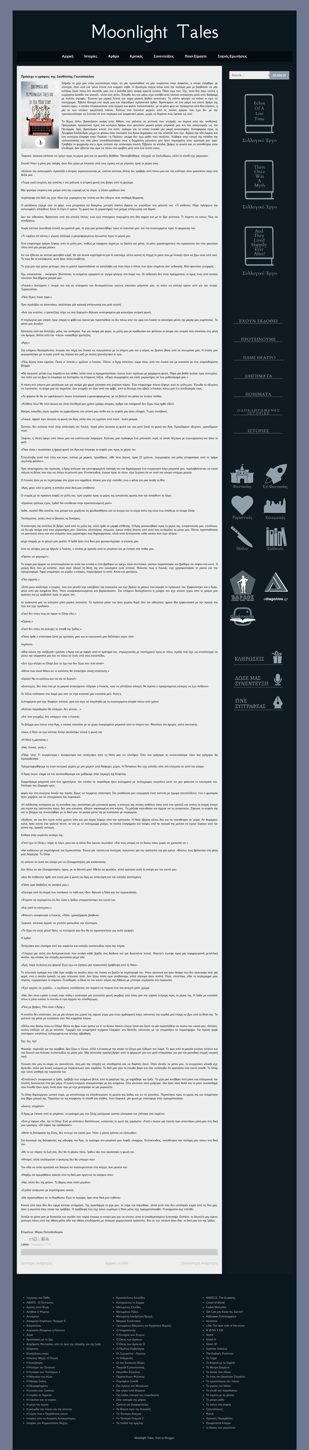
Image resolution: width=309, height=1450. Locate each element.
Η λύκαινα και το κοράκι (41, 1399)
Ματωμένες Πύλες (127, 1311)
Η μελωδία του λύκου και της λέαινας (49, 1409)
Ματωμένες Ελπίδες (128, 1307)
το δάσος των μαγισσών (220, 1427)
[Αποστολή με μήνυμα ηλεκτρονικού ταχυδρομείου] (31, 1239)
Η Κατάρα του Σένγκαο (40, 1367)
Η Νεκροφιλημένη (37, 1385)
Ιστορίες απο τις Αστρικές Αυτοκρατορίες (50, 1418)
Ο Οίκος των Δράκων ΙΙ (130, 1344)
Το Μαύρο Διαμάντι (217, 1367)
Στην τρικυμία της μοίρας (131, 1399)
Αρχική (67, 56)
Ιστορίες (90, 56)
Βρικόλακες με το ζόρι (39, 1339)
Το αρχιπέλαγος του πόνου (222, 1381)
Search (279, 75)
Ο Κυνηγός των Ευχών (130, 1334)
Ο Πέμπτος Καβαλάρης (130, 1348)
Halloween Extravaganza (221, 1316)
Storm (209, 1334)
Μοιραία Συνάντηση (128, 1321)
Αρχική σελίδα (116, 1263)
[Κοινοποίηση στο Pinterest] (47, 1239)
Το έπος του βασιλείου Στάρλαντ (225, 1376)
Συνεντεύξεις (164, 56)
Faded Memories (216, 1307)
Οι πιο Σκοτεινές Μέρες (130, 1362)
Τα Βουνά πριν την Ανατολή (133, 1409)
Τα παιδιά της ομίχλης (129, 1423)
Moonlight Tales (154, 31)
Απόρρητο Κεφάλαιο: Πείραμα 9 (45, 1321)
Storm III (211, 1344)
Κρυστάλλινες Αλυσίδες (130, 1297)
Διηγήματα (37, 1244)
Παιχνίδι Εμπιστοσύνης (130, 1367)
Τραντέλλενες (214, 1409)
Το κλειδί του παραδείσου (221, 1390)
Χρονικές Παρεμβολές (219, 1418)
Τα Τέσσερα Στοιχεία (128, 1413)
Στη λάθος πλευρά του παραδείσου (137, 1395)
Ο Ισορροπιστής (126, 1330)
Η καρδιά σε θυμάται (39, 1395)
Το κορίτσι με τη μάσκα (220, 1395)
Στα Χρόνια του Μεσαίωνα (132, 1385)
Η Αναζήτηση (34, 1362)
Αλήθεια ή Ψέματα (37, 1311)
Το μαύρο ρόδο (215, 1399)
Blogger (169, 1438)
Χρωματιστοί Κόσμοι (218, 1423)
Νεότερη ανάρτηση (36, 1263)
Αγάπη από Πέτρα (37, 1307)
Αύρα (29, 1334)
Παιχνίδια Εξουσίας (128, 1372)
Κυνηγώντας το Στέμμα (130, 1302)
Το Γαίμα (211, 1358)
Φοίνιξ (210, 1413)
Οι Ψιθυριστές (124, 1358)
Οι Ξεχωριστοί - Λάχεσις (130, 1353)
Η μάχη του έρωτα (37, 1404)
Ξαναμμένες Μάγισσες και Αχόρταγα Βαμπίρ (143, 1325)
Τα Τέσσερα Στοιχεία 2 (130, 1418)
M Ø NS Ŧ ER (214, 1330)
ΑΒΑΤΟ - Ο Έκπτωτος (40, 1302)
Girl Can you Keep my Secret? (224, 1311)
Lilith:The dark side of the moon (225, 1325)
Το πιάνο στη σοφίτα (218, 1404)
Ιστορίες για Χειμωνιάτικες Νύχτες (47, 1423)
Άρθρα (113, 56)
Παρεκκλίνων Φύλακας (130, 1376)
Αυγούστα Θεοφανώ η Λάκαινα (45, 1330)
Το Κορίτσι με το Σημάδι (220, 1362)
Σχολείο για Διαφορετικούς (132, 1404)
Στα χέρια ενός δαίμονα (130, 1390)
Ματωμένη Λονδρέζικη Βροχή (134, 1316)
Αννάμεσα (32, 1316)
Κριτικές (136, 56)
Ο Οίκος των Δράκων (129, 1339)
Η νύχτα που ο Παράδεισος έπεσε (47, 1413)
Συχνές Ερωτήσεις (232, 56)
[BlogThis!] (35, 1239)
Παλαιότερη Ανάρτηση (199, 1263)
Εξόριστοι (32, 1348)
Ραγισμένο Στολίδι (127, 1381)
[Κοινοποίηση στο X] (39, 1239)
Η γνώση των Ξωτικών (40, 1390)
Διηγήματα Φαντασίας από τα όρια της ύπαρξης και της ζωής (63, 1344)
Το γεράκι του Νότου (218, 1385)
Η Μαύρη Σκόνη (36, 1381)
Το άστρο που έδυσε (218, 1372)
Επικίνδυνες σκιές (37, 1353)
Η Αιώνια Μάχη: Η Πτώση (42, 1358)
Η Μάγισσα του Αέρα (39, 1376)
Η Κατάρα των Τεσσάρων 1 (43, 1372)
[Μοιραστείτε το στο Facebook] (43, 1239)
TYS (48, 1244)
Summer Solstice (216, 1348)
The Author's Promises (220, 1353)
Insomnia (211, 1321)
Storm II (211, 1339)
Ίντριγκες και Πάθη (38, 1297)
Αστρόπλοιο (33, 1325)
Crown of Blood (215, 1302)
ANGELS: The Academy (221, 1297)
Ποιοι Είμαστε (196, 56)
